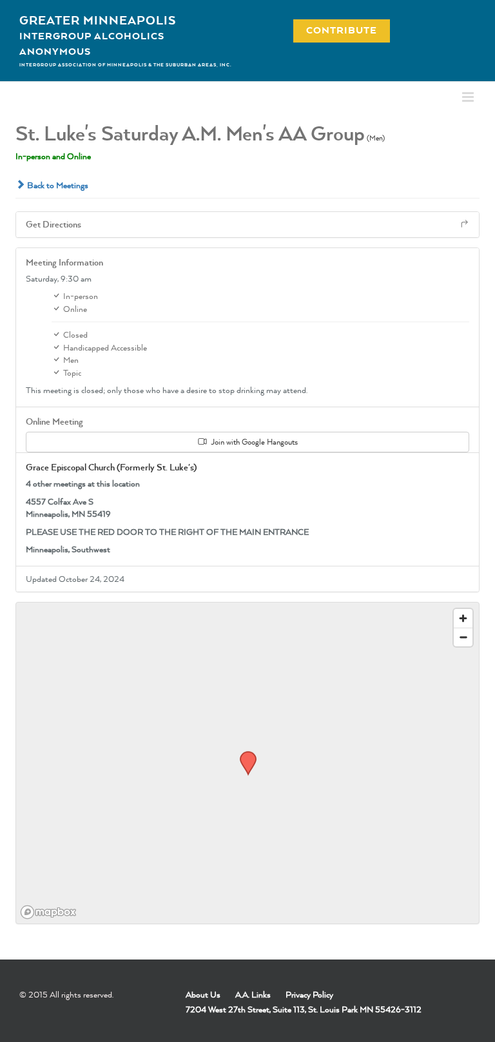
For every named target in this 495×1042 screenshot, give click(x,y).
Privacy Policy (309, 994)
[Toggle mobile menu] (469, 97)
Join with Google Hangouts (253, 441)
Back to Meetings (56, 185)
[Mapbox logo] (48, 912)
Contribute (334, 30)
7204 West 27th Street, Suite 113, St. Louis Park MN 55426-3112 (304, 1009)
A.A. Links (253, 994)
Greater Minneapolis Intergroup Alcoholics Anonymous (97, 35)
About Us (203, 994)
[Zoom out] (463, 637)
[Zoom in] (463, 618)
